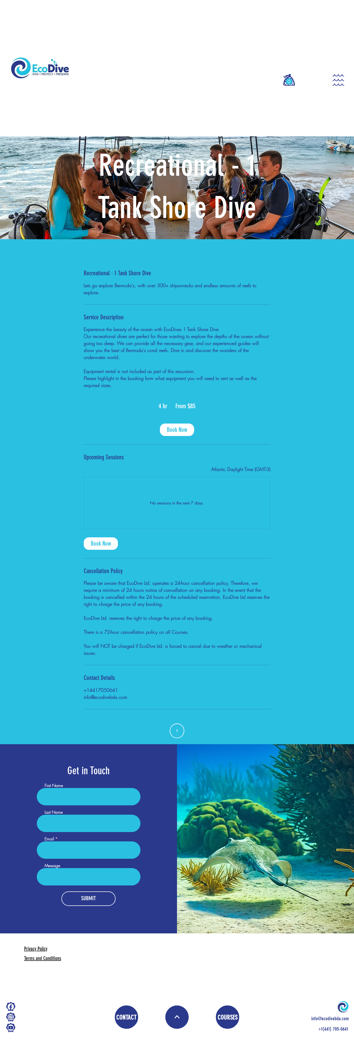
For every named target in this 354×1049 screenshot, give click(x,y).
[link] (177, 430)
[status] (240, 469)
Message (52, 865)
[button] (289, 81)
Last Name (54, 812)
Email (49, 839)
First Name (54, 785)
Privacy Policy (35, 949)
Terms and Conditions (42, 958)
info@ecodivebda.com (330, 1019)
